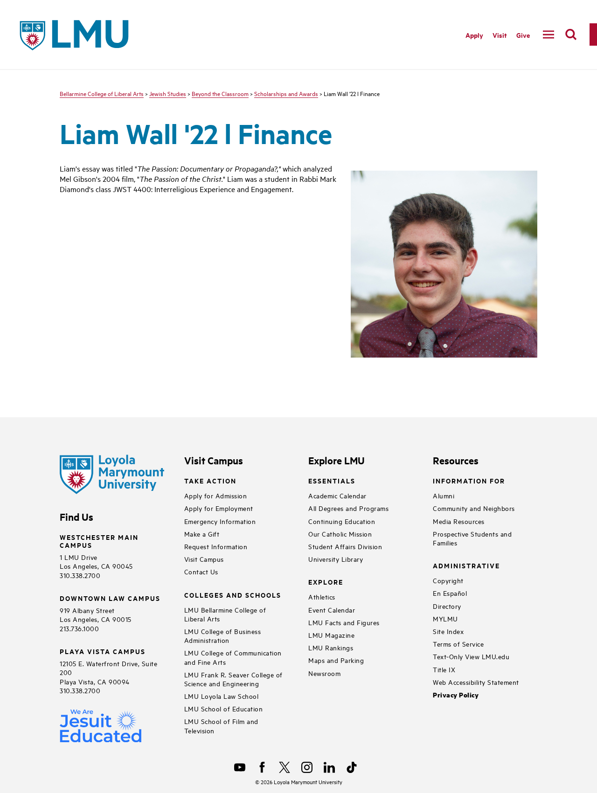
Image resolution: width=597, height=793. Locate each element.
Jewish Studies (167, 93)
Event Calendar (331, 609)
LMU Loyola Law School (221, 695)
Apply (474, 35)
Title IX (444, 669)
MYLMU (445, 618)
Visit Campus (204, 558)
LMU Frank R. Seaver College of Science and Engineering (233, 679)
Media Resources (459, 521)
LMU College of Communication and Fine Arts (233, 657)
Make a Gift (202, 533)
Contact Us (201, 571)
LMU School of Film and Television (221, 725)
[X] (284, 767)
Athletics (321, 596)
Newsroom (324, 673)
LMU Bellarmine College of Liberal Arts (225, 614)
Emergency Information (220, 521)
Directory (447, 605)
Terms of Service (458, 643)
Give (523, 35)
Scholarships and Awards (286, 93)
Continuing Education (341, 521)
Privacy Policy (456, 694)
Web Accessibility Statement (476, 681)
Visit (500, 35)
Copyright (448, 580)
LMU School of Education (223, 708)
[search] (571, 34)
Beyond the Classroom (220, 93)
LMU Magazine (331, 634)
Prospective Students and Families (472, 538)
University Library (335, 558)
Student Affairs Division (345, 546)
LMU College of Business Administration (222, 635)
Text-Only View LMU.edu (471, 656)
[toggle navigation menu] (548, 34)
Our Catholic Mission (340, 533)
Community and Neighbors (474, 507)
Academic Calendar (337, 495)
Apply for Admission (215, 495)
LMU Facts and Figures (344, 622)
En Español (450, 592)
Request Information (216, 546)
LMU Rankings (330, 647)
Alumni (443, 495)
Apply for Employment (218, 507)
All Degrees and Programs (348, 507)
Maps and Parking (336, 659)
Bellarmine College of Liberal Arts (102, 93)
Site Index (448, 631)
